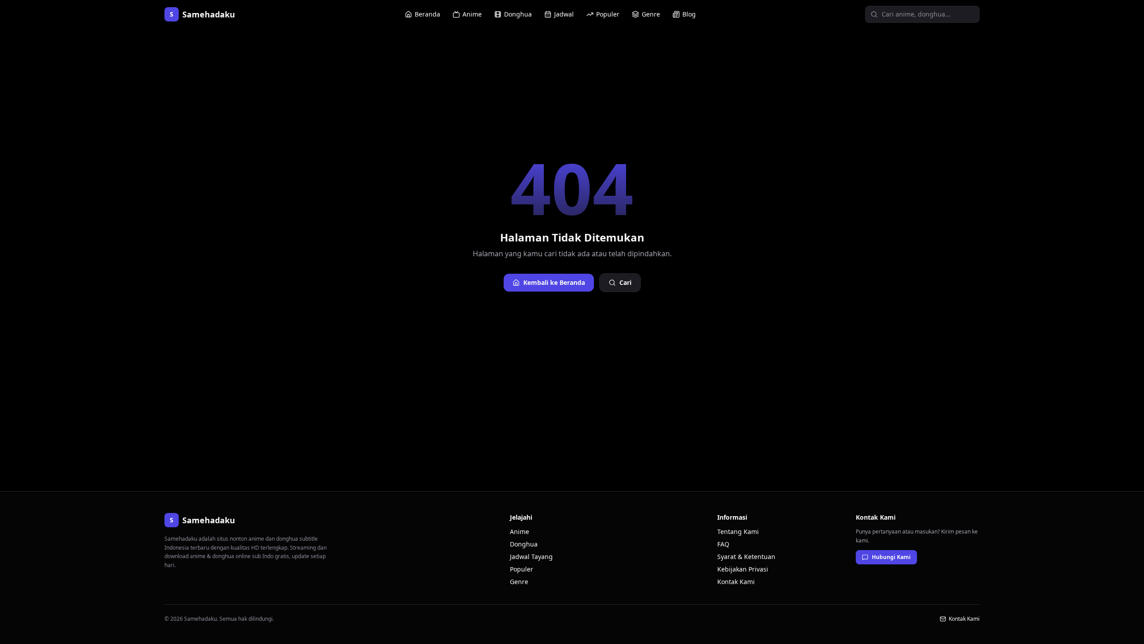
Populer (607, 14)
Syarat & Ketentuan (746, 556)
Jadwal (564, 14)
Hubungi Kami (891, 557)
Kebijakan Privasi (742, 569)
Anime (472, 14)
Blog (689, 14)
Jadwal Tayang (531, 556)
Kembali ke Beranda (554, 282)
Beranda (427, 14)
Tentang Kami (738, 531)
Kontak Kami (736, 581)
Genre (651, 14)
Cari (625, 282)
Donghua (518, 14)
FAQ (723, 544)
